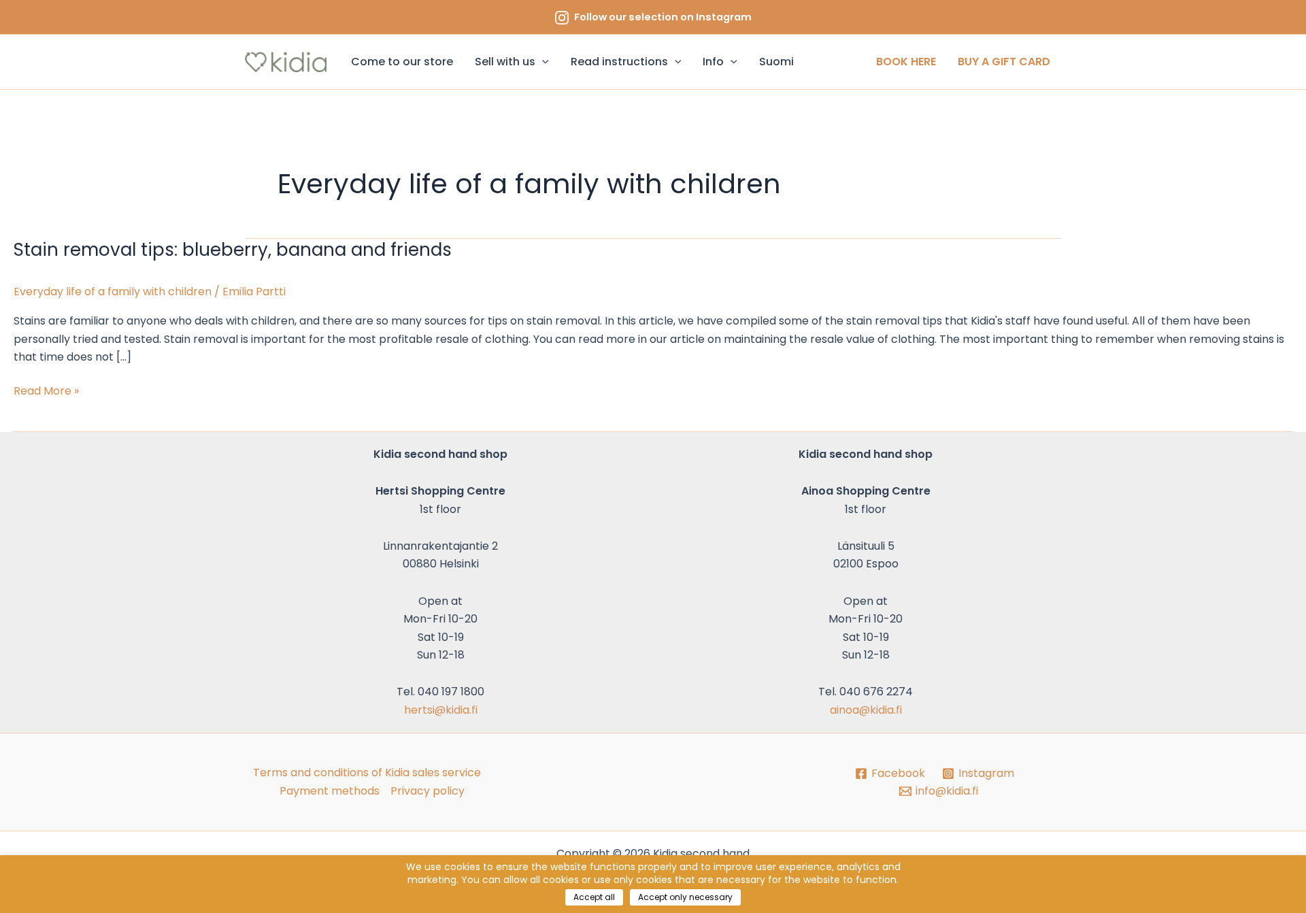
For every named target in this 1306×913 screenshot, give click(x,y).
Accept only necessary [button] (685, 897)
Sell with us (505, 61)
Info (713, 61)
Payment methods (330, 791)
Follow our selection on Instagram (663, 17)
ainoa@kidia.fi (866, 710)
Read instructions (619, 61)
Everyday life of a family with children (113, 291)
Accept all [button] (594, 897)
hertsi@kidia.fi (441, 710)
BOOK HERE (906, 61)
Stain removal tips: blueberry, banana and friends (233, 249)
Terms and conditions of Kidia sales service (367, 772)
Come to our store (402, 61)
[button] (542, 62)
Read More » (46, 390)
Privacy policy (427, 791)
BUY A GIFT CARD (1004, 61)
